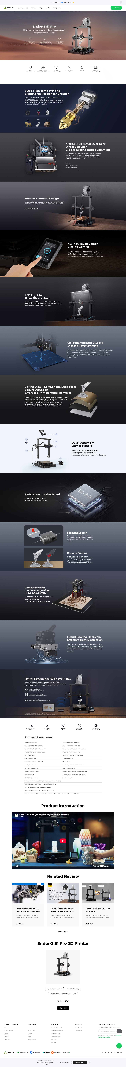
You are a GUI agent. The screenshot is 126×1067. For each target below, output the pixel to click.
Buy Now (63, 1008)
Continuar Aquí (64, 1062)
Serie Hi (6, 1036)
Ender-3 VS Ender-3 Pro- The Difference (98, 909)
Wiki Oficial (54, 1042)
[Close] (90, 1062)
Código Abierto (32, 1039)
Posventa (53, 1039)
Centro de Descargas (57, 1031)
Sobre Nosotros (79, 1028)
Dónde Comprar (8, 1031)
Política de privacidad (104, 1037)
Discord (30, 1034)
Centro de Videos (56, 1036)
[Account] (108, 8)
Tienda (6, 1028)
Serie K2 (6, 1034)
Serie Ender (7, 1039)
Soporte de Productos (57, 1028)
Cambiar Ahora (79, 1062)
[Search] (104, 8)
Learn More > (63, 932)
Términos (118, 1035)
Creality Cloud (31, 1031)
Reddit (29, 1036)
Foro (29, 1028)
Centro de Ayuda (55, 1034)
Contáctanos (78, 1031)
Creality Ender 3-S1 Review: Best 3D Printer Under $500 (28, 909)
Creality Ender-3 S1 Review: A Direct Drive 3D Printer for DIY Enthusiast (63, 910)
